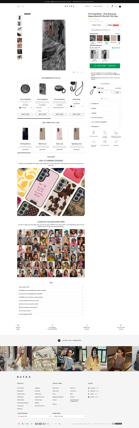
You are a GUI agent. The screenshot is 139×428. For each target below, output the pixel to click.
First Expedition (25, 99)
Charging (37, 388)
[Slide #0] (101, 98)
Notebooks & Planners (22, 402)
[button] (93, 19)
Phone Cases (20, 388)
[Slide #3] (105, 98)
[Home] (69, 6)
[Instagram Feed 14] (44, 358)
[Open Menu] (18, 6)
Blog (71, 394)
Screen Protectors (40, 405)
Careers (55, 400)
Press (54, 394)
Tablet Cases (38, 394)
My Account (56, 388)
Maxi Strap (76, 99)
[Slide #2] (104, 98)
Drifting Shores (25, 144)
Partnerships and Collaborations (74, 400)
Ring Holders (20, 391)
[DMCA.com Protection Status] (117, 424)
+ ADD (117, 92)
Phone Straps (38, 400)
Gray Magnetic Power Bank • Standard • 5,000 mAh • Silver (42, 102)
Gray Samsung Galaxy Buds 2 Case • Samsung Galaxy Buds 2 (60, 102)
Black (76, 101)
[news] (112, 6)
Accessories (20, 405)
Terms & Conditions (78, 423)
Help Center (56, 391)
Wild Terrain (42, 144)
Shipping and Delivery (58, 397)
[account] (116, 6)
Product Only (96, 25)
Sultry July (59, 144)
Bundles (37, 402)
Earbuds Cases (21, 394)
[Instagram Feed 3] (119, 358)
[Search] (22, 6)
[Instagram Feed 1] (69, 358)
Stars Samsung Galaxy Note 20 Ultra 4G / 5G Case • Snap (77, 147)
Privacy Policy (87, 423)
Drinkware (37, 391)
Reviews (72, 397)
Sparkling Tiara (77, 144)
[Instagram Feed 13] (19, 358)
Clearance (19, 408)
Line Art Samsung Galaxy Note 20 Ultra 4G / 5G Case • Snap (25, 147)
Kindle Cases (20, 397)
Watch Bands (20, 400)
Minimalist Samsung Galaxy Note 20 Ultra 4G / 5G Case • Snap (42, 147)
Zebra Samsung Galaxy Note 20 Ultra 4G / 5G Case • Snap (59, 147)
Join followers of (71, 340)
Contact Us (73, 391)
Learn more (117, 47)
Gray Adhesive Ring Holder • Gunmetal (25, 102)
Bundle (113, 25)
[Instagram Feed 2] (94, 358)
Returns (55, 404)
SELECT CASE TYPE (95, 47)
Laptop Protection (39, 397)
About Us (72, 388)
